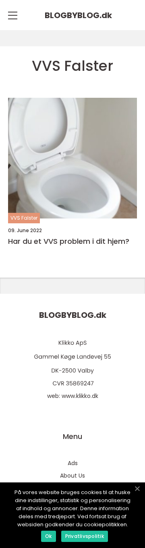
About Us (72, 476)
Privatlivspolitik (84, 536)
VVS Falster (23, 217)
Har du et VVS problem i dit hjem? (68, 241)
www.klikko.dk (80, 396)
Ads (73, 463)
